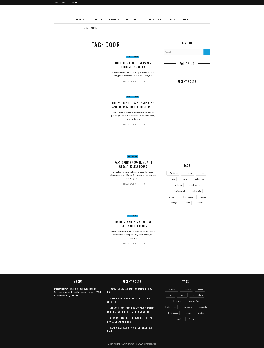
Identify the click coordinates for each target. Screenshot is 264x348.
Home (56, 2)
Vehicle (200, 203)
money (203, 197)
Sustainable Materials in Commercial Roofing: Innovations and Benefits (199, 131)
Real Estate (132, 19)
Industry (178, 185)
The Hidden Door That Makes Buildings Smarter (133, 65)
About (65, 2)
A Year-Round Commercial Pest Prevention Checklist (199, 105)
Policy (98, 19)
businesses (188, 197)
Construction (154, 19)
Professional (179, 191)
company (189, 173)
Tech (185, 19)
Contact (74, 2)
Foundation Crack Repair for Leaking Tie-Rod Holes (175, 105)
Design (174, 203)
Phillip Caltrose (131, 81)
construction (194, 185)
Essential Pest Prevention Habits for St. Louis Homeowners (198, 153)
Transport (82, 19)
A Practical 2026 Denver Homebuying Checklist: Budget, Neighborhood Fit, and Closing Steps (175, 131)
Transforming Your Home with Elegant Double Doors (133, 164)
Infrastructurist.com (63, 288)
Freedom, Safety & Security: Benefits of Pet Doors (133, 224)
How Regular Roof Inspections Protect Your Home (175, 151)
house (184, 179)
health (187, 203)
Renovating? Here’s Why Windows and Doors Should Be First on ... (133, 105)
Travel (172, 19)
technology (199, 179)
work (173, 179)
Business (114, 19)
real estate (196, 191)
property (172, 197)
